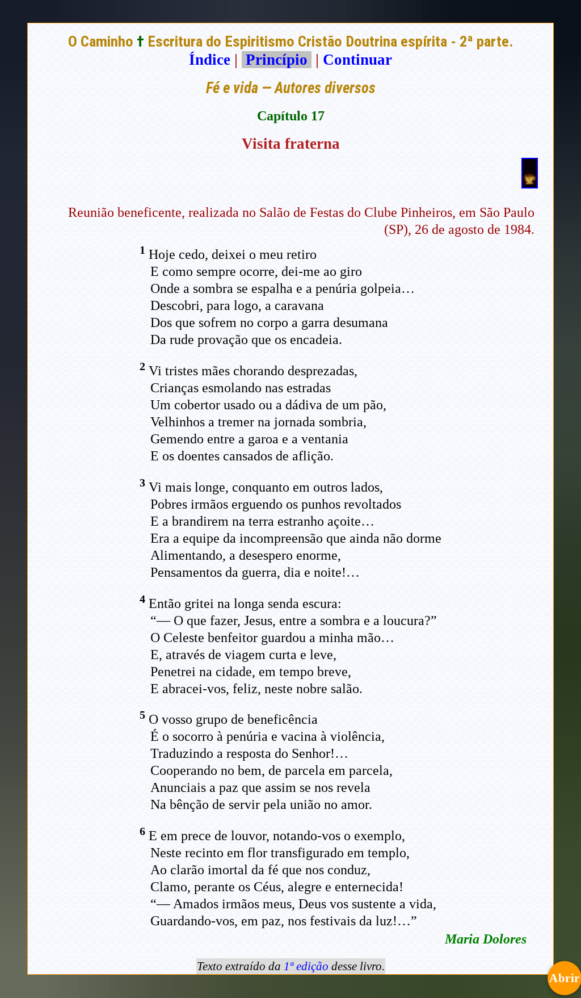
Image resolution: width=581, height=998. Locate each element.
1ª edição (306, 966)
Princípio (276, 59)
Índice (209, 59)
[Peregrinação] (529, 183)
